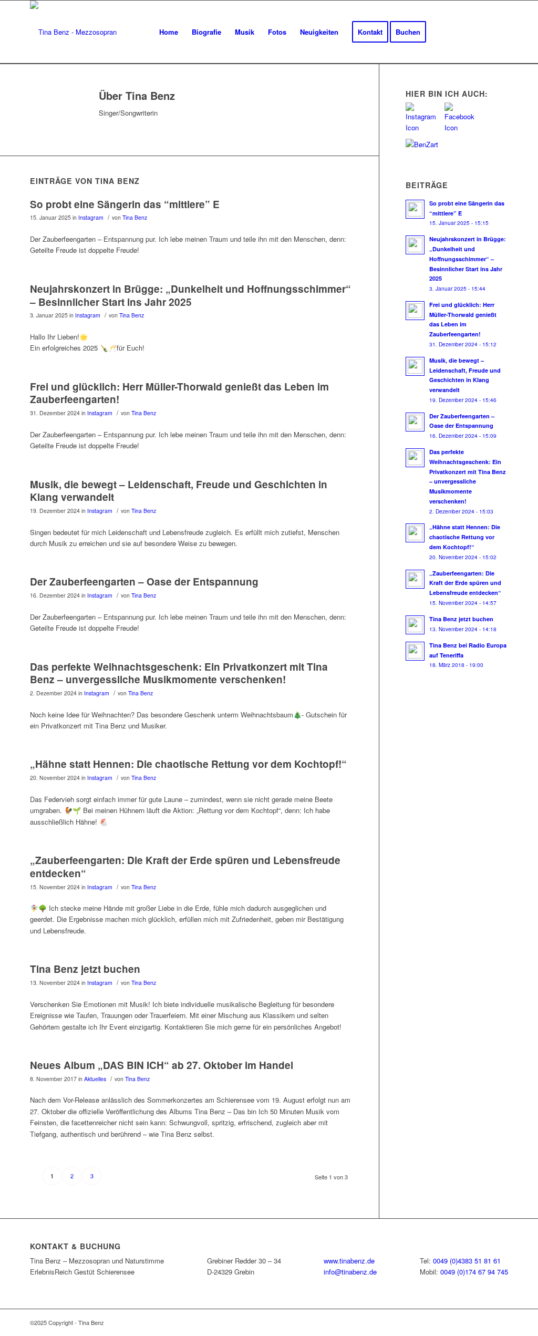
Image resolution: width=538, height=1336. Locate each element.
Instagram (91, 217)
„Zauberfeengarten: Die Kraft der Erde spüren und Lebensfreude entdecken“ (185, 866)
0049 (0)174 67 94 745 (474, 1272)
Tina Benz (134, 217)
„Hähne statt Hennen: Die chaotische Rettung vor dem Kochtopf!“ (188, 764)
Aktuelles (95, 1079)
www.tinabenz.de (349, 1261)
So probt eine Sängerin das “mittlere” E (125, 204)
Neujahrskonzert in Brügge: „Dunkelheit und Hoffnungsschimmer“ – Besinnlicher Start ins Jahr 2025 (190, 295)
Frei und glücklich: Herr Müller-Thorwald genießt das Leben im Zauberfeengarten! (179, 393)
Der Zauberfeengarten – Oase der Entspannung (144, 581)
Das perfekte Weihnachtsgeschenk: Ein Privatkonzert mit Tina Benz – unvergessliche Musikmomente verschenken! (179, 673)
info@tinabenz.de (350, 1272)
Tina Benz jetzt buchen (85, 969)
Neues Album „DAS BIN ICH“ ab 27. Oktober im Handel (161, 1065)
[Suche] (498, 32)
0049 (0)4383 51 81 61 (467, 1261)
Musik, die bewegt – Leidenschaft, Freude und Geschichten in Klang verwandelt (178, 491)
